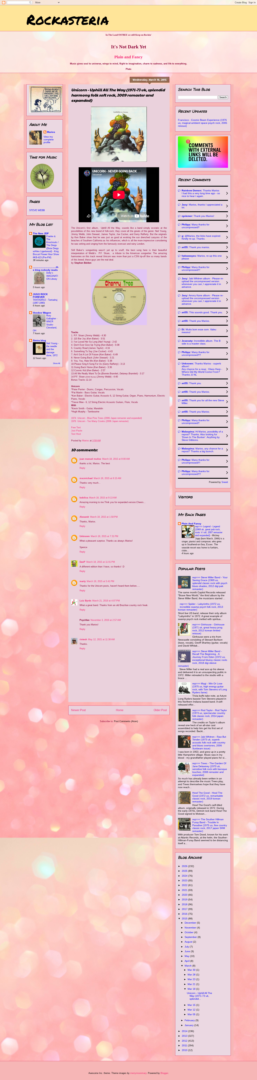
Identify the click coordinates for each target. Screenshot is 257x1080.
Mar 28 (192, 974)
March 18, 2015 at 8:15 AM (107, 478)
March (188, 965)
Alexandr (84, 517)
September (191, 937)
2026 (185, 866)
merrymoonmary (138, 1073)
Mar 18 (192, 988)
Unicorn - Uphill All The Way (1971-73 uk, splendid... (199, 996)
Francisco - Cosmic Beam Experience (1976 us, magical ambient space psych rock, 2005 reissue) (202, 123)
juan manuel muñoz (90, 459)
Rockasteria (67, 19)
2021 (185, 890)
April (187, 961)
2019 (185, 899)
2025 (185, 870)
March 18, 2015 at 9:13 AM (103, 497)
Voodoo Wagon (42, 312)
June (188, 951)
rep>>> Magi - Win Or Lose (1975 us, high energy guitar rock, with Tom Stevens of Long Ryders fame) (209, 688)
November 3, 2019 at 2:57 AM (106, 620)
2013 (185, 1035)
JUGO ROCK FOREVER (40, 295)
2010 (185, 1050)
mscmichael (86, 478)
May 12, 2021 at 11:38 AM (101, 639)
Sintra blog (39, 340)
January (189, 1025)
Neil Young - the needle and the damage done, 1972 (52, 349)
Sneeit (225, 482)
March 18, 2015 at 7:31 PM (104, 536)
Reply (82, 468)
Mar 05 (192, 1014)
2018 (185, 904)
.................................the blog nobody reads (45, 268)
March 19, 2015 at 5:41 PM (100, 581)
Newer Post (78, 710)
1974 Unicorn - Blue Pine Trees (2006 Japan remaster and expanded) (106, 418)
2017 (185, 909)
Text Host (76, 434)
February (190, 1020)
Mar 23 (192, 979)
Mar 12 (192, 1009)
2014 (185, 1031)
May (187, 956)
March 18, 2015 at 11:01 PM (100, 562)
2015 (185, 918)
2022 (185, 885)
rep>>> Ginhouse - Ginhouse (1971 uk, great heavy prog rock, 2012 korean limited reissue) (208, 629)
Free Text (76, 427)
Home (119, 710)
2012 (185, 1040)
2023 (185, 880)
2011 (185, 1045)
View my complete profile (49, 139)
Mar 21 (192, 984)
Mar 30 (192, 969)
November (191, 927)
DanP (82, 562)
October (189, 932)
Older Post (160, 710)
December (191, 922)
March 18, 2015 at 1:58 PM (104, 517)
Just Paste (76, 430)
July (187, 946)
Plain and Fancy (128, 57)
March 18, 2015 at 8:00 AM (116, 459)
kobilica (84, 497)
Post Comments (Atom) (126, 721)
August (189, 941)
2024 (185, 875)
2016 (185, 913)
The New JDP (41, 233)
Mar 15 (192, 1005)
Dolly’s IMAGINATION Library (52, 275)
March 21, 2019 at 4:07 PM (106, 600)
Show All (56, 363)
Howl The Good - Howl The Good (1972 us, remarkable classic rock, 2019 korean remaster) (207, 797)
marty (83, 581)
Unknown (85, 536)
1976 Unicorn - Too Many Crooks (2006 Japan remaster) (99, 421)
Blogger (164, 1073)
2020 (185, 894)
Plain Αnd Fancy (191, 523)
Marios (51, 132)
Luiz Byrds (85, 600)
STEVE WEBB (37, 210)
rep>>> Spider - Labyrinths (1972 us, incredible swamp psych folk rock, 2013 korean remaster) (200, 607)
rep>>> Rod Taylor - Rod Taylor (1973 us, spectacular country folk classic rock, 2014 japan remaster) (209, 714)
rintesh (83, 639)
